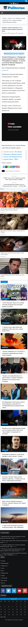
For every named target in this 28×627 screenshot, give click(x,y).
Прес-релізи (4, 580)
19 (5, 612)
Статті (2, 568)
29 (17, 614)
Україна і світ (5, 347)
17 (25, 609)
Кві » (5, 617)
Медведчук (12, 171)
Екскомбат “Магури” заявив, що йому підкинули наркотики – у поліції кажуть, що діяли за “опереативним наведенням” (13, 478)
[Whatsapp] (9, 166)
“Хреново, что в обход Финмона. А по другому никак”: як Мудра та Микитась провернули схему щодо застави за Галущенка (12, 378)
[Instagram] (16, 166)
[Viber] (11, 166)
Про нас (3, 583)
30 (21, 614)
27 (9, 614)
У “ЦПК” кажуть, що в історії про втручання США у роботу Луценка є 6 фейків (14, 178)
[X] (6, 166)
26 (5, 614)
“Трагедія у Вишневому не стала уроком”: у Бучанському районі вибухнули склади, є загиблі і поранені (13, 353)
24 (25, 612)
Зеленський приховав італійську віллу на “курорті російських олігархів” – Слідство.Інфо (14, 185)
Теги (3, 171)
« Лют (1, 617)
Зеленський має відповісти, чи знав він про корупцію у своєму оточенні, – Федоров (13, 455)
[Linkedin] (14, 166)
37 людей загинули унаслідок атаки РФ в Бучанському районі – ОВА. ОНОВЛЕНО (13, 526)
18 (1, 612)
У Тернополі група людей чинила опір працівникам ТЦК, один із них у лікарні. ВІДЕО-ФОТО (12, 329)
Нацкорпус (17, 171)
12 (5, 609)
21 (13, 612)
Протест (7, 171)
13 (9, 609)
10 (25, 606)
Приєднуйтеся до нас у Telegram (15, 53)
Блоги (2, 570)
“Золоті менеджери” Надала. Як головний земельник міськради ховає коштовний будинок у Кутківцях (13, 304)
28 (13, 614)
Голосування (4, 578)
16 (21, 609)
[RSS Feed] (18, 166)
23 (21, 612)
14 (13, 609)
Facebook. (6, 70)
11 (1, 609)
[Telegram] (4, 166)
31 (25, 614)
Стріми (3, 575)
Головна (3, 561)
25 (1, 614)
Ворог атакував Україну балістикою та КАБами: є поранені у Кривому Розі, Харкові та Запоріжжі (14, 503)
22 (17, 612)
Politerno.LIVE (4, 573)
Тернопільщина (5, 298)
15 (17, 609)
